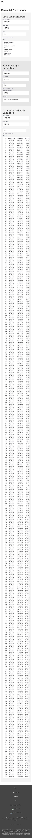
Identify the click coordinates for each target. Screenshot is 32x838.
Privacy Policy (21, 817)
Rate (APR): (5, 25)
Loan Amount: (6, 19)
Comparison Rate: (7, 90)
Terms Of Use (9, 817)
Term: (4, 31)
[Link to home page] (16, 2)
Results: (5, 39)
